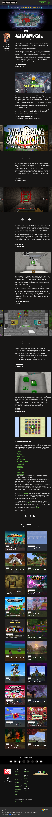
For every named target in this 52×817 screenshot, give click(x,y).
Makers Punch (20, 467)
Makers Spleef (20, 464)
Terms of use (23, 812)
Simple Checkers (21, 456)
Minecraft (16, 771)
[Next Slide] (29, 157)
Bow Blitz (19, 469)
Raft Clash (19, 454)
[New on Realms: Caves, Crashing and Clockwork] (33, 82)
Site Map (25, 783)
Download (26, 784)
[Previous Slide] (22, 157)
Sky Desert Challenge (22, 461)
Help (25, 780)
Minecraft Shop (27, 772)
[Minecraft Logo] (9, 2)
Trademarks (29, 812)
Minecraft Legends (18, 779)
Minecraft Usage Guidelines (20, 801)
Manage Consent (29, 801)
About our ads (35, 812)
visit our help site (23, 493)
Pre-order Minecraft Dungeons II (30, 7)
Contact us (26, 786)
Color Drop (19, 466)
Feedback (26, 781)
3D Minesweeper (21, 459)
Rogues (19, 458)
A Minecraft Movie (18, 796)
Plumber (19, 451)
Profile (25, 790)
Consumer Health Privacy (15, 812)
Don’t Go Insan (20, 474)
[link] (10, 761)
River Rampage (21, 462)
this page (30, 502)
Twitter (37, 507)
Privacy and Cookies (5, 812)
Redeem (25, 792)
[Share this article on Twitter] (26, 516)
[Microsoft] (45, 809)
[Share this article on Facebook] (34, 516)
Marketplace (26, 771)
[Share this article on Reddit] (30, 516)
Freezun (19, 453)
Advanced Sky (20, 472)
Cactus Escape (20, 471)
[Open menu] (49, 2)
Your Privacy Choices (16, 814)
